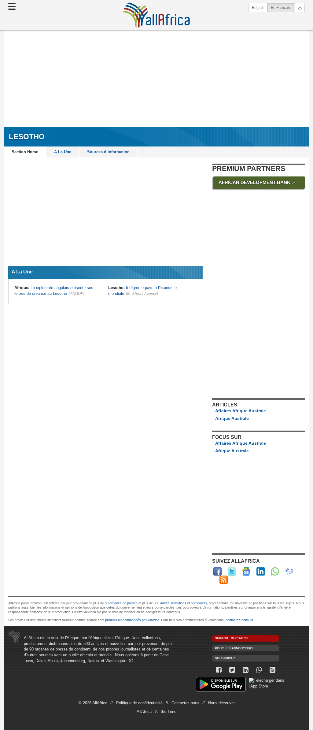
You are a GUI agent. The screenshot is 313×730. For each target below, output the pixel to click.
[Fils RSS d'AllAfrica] (223, 580)
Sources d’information (108, 152)
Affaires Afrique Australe (240, 410)
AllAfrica (156, 15)
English (258, 8)
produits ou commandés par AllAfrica (132, 620)
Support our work (231, 638)
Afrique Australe (232, 418)
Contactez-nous (185, 703)
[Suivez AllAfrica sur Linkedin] (260, 571)
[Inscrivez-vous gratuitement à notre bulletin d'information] (289, 571)
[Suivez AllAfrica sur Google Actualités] (246, 571)
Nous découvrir (221, 703)
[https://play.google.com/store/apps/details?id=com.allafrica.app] (221, 685)
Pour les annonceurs (234, 648)
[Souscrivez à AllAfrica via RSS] (272, 670)
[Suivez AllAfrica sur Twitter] (232, 571)
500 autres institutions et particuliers (180, 603)
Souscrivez (225, 658)
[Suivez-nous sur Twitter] (232, 670)
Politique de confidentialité (139, 703)
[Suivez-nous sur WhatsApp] (259, 670)
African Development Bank (254, 182)
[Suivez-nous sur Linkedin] (245, 670)
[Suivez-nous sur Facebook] (219, 670)
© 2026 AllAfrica (93, 703)
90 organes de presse (121, 603)
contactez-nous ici (239, 620)
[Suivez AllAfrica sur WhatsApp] (275, 571)
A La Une (62, 152)
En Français (282, 7)
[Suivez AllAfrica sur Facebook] (217, 571)
